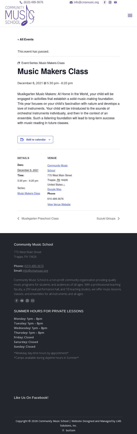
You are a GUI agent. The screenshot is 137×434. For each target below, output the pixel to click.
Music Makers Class (28, 193)
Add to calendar (36, 139)
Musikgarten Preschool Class (40, 218)
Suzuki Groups (106, 218)
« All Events (25, 39)
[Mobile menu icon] (130, 15)
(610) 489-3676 (33, 2)
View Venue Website (58, 204)
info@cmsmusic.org (35, 271)
